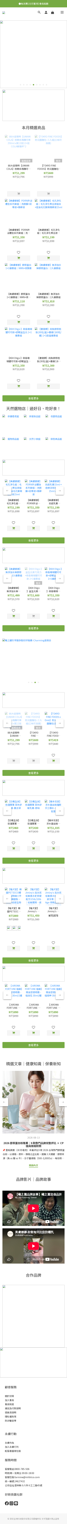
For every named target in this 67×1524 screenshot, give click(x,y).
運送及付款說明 (13, 1408)
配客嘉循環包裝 (13, 1451)
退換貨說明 (10, 1412)
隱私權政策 (10, 1416)
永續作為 (9, 1442)
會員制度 (9, 1404)
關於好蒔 (9, 1396)
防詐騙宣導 (10, 1420)
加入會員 (9, 1400)
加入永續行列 (12, 1446)
